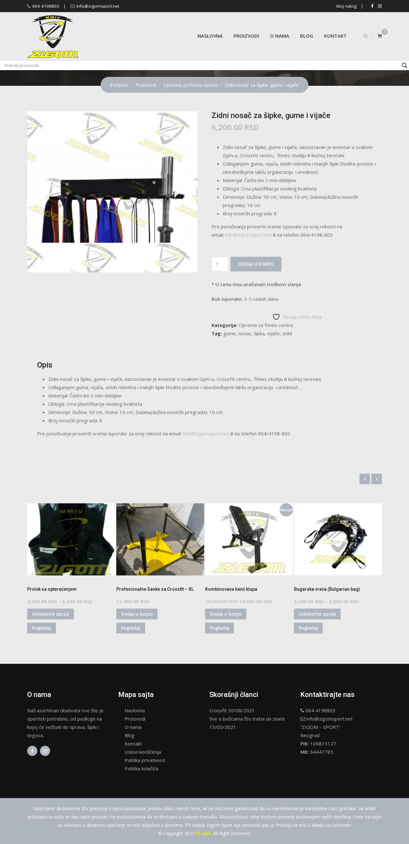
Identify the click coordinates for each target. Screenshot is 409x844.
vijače (273, 333)
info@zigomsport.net (97, 6)
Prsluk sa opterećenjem (52, 589)
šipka (259, 333)
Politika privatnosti (145, 760)
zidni (287, 333)
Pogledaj (41, 628)
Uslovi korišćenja (143, 752)
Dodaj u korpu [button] (137, 614)
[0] (379, 36)
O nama (279, 36)
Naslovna (210, 36)
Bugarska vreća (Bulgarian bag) (327, 589)
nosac (244, 333)
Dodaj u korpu (256, 264)
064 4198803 (45, 6)
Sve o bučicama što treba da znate (247, 718)
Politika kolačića (141, 768)
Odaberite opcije (50, 614)
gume (229, 333)
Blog (306, 36)
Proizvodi (246, 36)
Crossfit (218, 710)
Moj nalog (346, 6)
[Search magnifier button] (404, 65)
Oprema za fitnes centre (266, 325)
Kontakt (335, 36)
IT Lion (203, 833)
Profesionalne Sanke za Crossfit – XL (155, 589)
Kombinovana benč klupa (231, 589)
